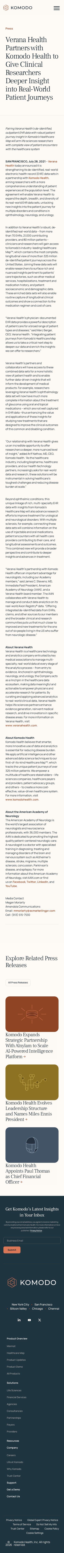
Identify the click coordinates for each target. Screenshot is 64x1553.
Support (11, 1482)
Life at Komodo (15, 1462)
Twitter (31, 882)
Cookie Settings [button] (34, 1532)
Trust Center (14, 1475)
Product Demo (15, 1366)
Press (9, 28)
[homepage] (17, 8)
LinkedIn (42, 882)
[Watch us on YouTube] (32, 1320)
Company (12, 1447)
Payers (11, 1424)
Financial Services (16, 1397)
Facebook (19, 882)
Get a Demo (13, 1489)
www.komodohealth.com (21, 799)
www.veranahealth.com (21, 725)
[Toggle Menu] (57, 8)
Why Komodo (14, 1469)
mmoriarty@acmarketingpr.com (34, 911)
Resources (13, 1440)
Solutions (12, 1382)
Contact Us (13, 1496)
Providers (12, 1431)
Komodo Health (39, 178)
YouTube (11, 886)
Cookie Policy (52, 1528)
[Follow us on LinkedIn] (22, 1320)
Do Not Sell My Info (46, 1524)
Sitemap (34, 1528)
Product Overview (17, 1338)
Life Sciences (14, 1390)
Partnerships (14, 1417)
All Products (13, 1373)
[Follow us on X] (42, 1320)
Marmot (11, 1346)
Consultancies (15, 1411)
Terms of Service (22, 1524)
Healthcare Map (15, 1353)
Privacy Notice (36, 1230)
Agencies (12, 1404)
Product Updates (16, 1359)
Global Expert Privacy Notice (42, 1520)
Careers (11, 1455)
